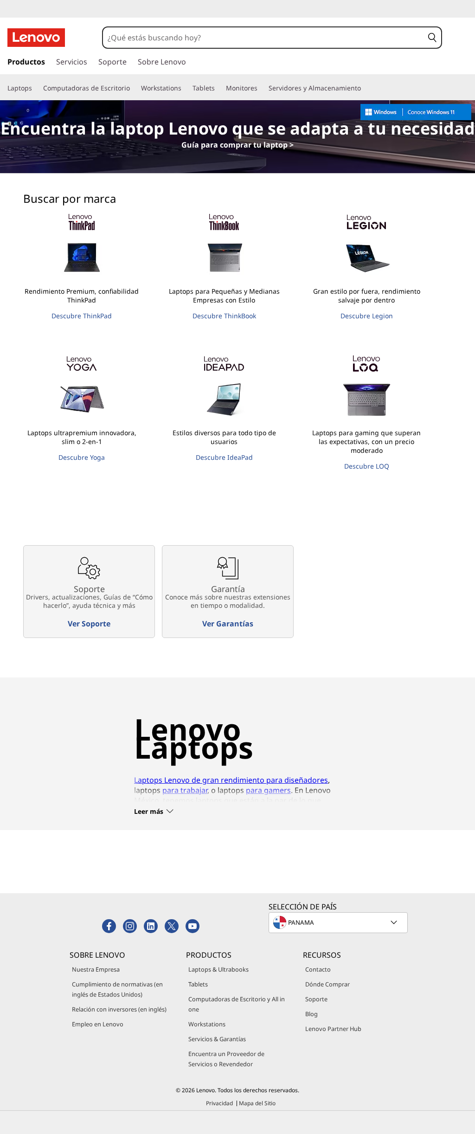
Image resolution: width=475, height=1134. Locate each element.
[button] (432, 38)
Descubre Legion (366, 315)
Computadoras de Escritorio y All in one (236, 1004)
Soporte (316, 999)
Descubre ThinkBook (224, 315)
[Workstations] (185, 88)
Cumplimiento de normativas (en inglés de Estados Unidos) (117, 989)
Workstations (206, 1024)
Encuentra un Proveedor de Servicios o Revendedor (226, 1059)
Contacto (318, 969)
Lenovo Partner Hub (333, 1028)
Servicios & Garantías (217, 1039)
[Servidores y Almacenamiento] (364, 88)
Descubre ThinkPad (81, 315)
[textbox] (339, 922)
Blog (311, 1014)
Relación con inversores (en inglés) (119, 1009)
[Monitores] (261, 88)
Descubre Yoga (81, 457)
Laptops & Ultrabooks (218, 969)
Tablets (198, 984)
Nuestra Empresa (96, 969)
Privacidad (219, 1103)
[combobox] (263, 37)
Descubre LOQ (366, 466)
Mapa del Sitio (257, 1103)
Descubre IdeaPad (224, 457)
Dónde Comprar (327, 984)
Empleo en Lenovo (97, 1024)
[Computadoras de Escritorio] (133, 88)
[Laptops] (36, 88)
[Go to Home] (36, 37)
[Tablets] (218, 88)
